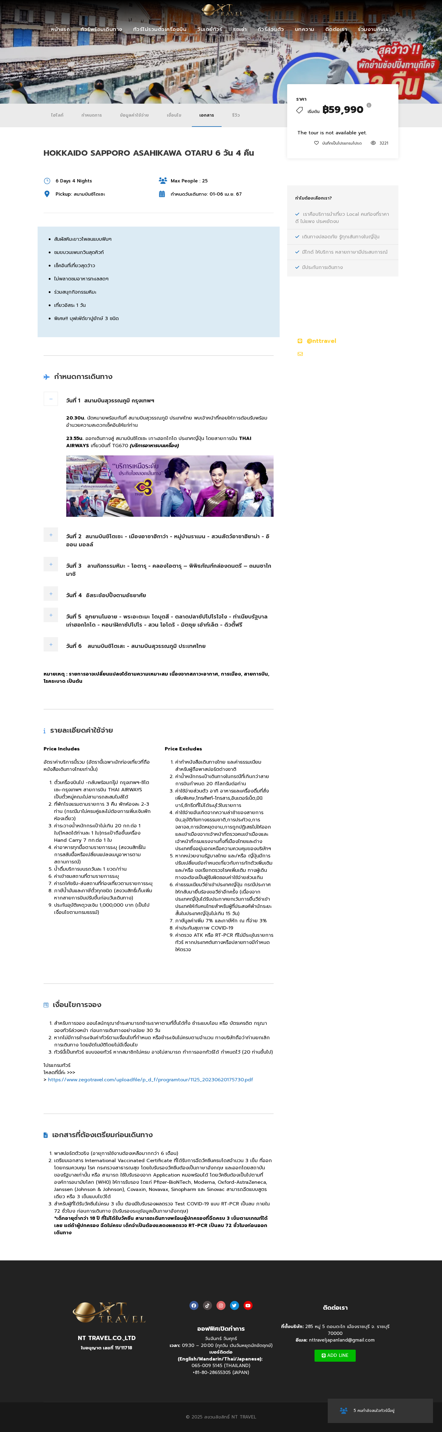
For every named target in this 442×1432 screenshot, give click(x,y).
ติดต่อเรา (336, 29)
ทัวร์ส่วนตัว (271, 29)
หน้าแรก (60, 29)
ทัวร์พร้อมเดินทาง (101, 29)
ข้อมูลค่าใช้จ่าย (134, 115)
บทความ (305, 29)
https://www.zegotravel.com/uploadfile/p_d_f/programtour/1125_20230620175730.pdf (150, 1079)
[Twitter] (234, 1305)
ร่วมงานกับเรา (374, 29)
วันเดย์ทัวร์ (209, 29)
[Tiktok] (207, 1305)
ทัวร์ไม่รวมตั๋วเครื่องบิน (160, 29)
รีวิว (236, 115)
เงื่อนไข (174, 115)
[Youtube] (248, 1305)
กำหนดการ (91, 115)
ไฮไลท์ (57, 115)
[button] (335, 1356)
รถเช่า (240, 29)
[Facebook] (193, 1305)
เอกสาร (206, 115)
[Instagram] (221, 1305)
